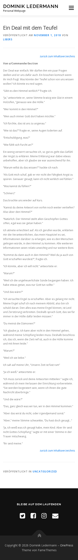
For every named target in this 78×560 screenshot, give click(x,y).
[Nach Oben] (39, 535)
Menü (71, 8)
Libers (7, 39)
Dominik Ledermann (30, 6)
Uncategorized (45, 471)
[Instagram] (44, 515)
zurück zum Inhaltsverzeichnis (57, 56)
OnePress (66, 545)
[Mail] (55, 515)
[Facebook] (33, 515)
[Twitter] (22, 515)
